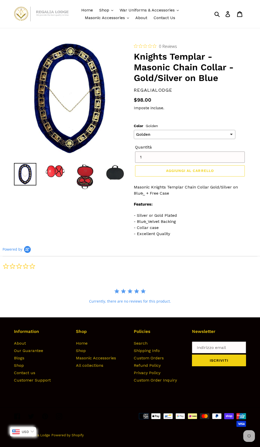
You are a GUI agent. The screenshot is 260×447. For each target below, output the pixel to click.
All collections (89, 365)
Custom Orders (149, 358)
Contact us (24, 372)
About (20, 343)
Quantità (143, 147)
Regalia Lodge (39, 435)
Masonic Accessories (96, 358)
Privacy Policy (147, 372)
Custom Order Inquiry (155, 380)
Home (82, 343)
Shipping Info (147, 350)
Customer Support (32, 380)
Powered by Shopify (67, 435)
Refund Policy (147, 365)
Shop (19, 365)
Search (141, 343)
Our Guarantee (28, 350)
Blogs (19, 358)
